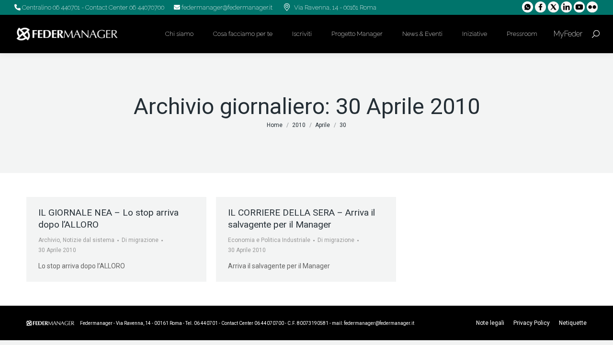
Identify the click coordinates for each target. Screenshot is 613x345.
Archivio (49, 240)
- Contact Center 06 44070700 (122, 7)
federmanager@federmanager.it (226, 7)
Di (140, 240)
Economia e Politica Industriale (269, 240)
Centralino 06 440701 (50, 7)
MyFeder (567, 33)
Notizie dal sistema (88, 240)
